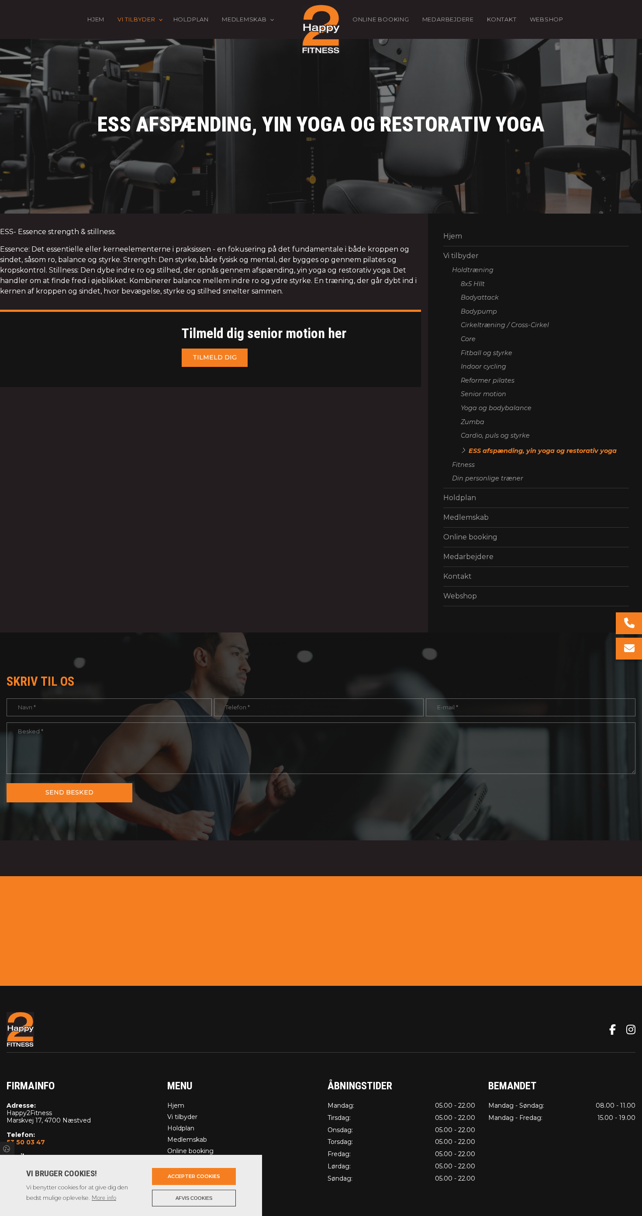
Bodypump (479, 311)
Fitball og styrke (486, 353)
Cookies (7, 1148)
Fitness (463, 465)
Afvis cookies (194, 1198)
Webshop (460, 596)
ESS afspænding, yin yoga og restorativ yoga (543, 451)
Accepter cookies (194, 1176)
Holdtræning (473, 270)
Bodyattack (480, 297)
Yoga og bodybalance (496, 408)
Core (468, 339)
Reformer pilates (487, 380)
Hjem (452, 236)
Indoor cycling (483, 366)
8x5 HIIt (473, 284)
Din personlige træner (487, 478)
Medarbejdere (468, 557)
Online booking (470, 537)
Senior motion (483, 394)
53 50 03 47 (26, 1142)
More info (104, 1198)
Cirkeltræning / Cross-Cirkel (505, 325)
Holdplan (459, 498)
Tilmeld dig (215, 357)
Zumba (472, 422)
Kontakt (457, 576)
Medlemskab (466, 517)
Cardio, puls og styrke (495, 435)
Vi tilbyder (461, 256)
